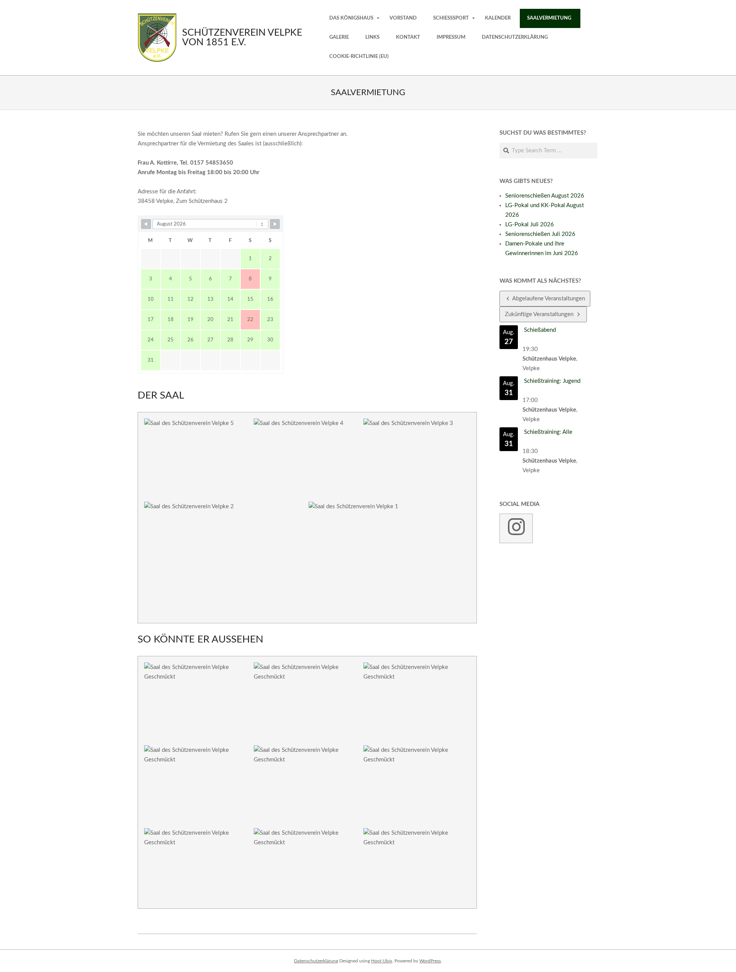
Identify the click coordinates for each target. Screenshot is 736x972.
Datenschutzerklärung (316, 961)
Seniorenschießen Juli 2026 (540, 234)
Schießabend (540, 330)
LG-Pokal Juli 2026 (529, 224)
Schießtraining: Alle (548, 432)
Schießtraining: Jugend (552, 381)
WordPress (430, 961)
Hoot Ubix (381, 961)
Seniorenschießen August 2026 (544, 196)
